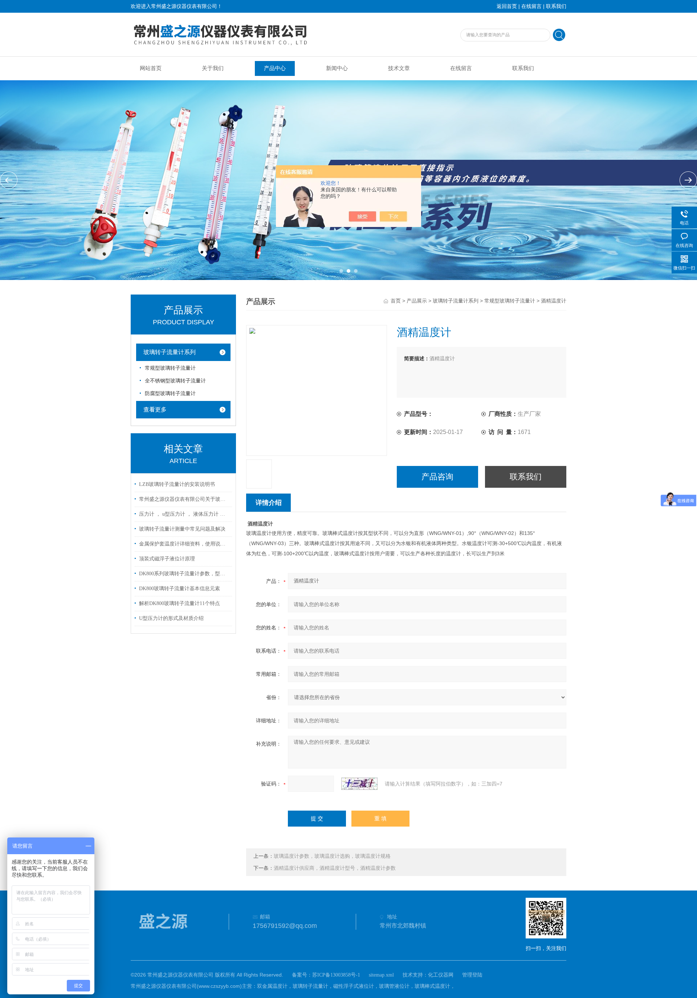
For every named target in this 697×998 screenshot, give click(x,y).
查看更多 (155, 409)
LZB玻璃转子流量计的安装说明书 (177, 484)
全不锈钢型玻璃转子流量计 (175, 381)
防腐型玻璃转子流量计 (170, 393)
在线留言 (531, 6)
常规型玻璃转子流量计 (170, 368)
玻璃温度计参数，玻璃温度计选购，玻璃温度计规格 (332, 856)
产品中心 (275, 68)
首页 (396, 301)
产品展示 (417, 301)
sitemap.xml (381, 975)
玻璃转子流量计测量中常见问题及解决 (182, 529)
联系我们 (556, 6)
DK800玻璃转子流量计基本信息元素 (179, 588)
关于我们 (213, 68)
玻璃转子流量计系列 (169, 352)
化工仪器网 (440, 975)
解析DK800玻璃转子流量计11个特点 (179, 603)
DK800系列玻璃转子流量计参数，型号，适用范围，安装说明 (184, 573)
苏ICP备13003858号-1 (336, 975)
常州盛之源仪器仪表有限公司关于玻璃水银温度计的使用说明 (184, 499)
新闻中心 (337, 68)
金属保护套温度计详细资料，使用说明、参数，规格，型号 (184, 544)
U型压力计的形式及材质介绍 (171, 618)
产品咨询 (437, 476)
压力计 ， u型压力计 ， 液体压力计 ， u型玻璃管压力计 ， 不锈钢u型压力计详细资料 (184, 514)
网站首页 (151, 68)
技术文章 (399, 68)
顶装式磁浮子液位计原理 (167, 558)
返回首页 (507, 6)
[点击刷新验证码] (359, 784)
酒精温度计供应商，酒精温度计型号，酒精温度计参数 (335, 868)
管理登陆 (472, 975)
